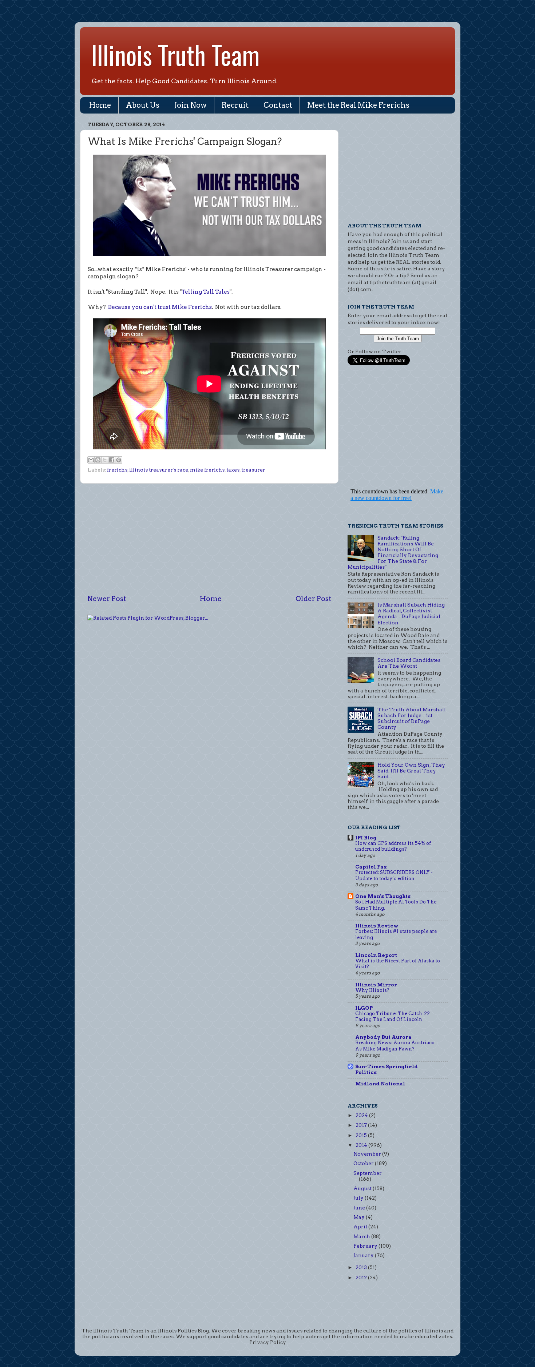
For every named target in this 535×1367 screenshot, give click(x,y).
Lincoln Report (376, 955)
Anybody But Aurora (383, 1037)
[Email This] (91, 460)
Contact (277, 105)
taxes (232, 470)
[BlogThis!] (98, 460)
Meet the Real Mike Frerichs (358, 105)
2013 (362, 1267)
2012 (362, 1277)
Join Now (190, 105)
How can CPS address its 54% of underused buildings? (393, 846)
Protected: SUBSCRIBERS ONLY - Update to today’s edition (394, 875)
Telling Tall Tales (206, 292)
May (359, 1217)
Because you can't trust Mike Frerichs (160, 307)
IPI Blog (365, 838)
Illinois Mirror (376, 985)
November (367, 1154)
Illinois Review (377, 926)
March (362, 1236)
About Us (142, 105)
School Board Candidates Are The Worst (408, 663)
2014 (362, 1145)
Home (100, 105)
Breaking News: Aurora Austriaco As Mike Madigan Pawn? (395, 1046)
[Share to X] (104, 460)
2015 (362, 1135)
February (366, 1246)
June (359, 1208)
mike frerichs (207, 470)
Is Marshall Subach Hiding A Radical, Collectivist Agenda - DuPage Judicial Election (411, 613)
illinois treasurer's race (158, 470)
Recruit (235, 105)
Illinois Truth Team (175, 54)
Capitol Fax (371, 867)
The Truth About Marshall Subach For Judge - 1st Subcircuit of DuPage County (411, 718)
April (360, 1226)
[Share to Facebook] (111, 460)
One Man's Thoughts (383, 896)
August (363, 1188)
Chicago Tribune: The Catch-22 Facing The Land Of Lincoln (392, 1016)
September (367, 1173)
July (359, 1198)
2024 (362, 1115)
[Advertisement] (209, 538)
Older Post (313, 599)
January (364, 1255)
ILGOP (364, 1008)
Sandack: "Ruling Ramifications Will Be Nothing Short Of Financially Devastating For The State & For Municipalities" (393, 552)
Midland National (380, 1083)
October (364, 1163)
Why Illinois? (372, 990)
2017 (362, 1125)
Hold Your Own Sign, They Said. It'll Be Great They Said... (411, 770)
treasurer (253, 470)
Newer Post (106, 599)
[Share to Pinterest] (118, 460)
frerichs (117, 470)
